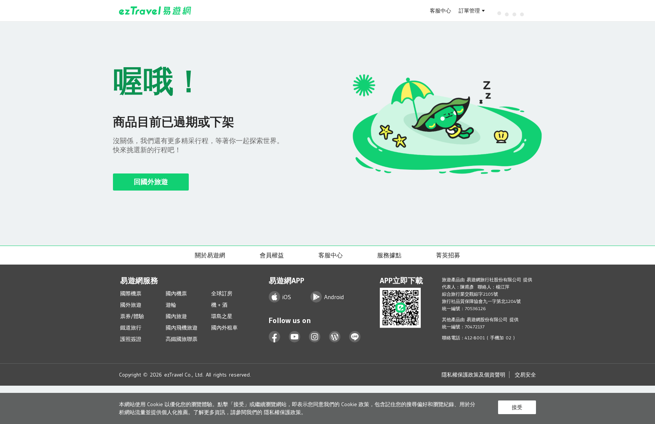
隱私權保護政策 (282, 412)
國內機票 (176, 293)
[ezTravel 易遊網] (155, 10)
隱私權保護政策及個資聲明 (473, 374)
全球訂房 (221, 293)
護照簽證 (130, 339)
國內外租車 (224, 327)
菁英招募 (448, 255)
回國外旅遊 (151, 182)
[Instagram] (315, 337)
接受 (517, 407)
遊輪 (171, 304)
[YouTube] (295, 337)
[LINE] (355, 337)
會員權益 (272, 255)
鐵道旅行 (130, 327)
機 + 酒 (219, 304)
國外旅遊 (130, 304)
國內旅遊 (176, 316)
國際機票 (130, 293)
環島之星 (221, 316)
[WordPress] (335, 337)
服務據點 (389, 255)
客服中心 (440, 10)
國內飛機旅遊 (181, 327)
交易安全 (525, 374)
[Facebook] (274, 337)
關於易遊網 (210, 255)
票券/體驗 (132, 316)
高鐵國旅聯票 (181, 339)
